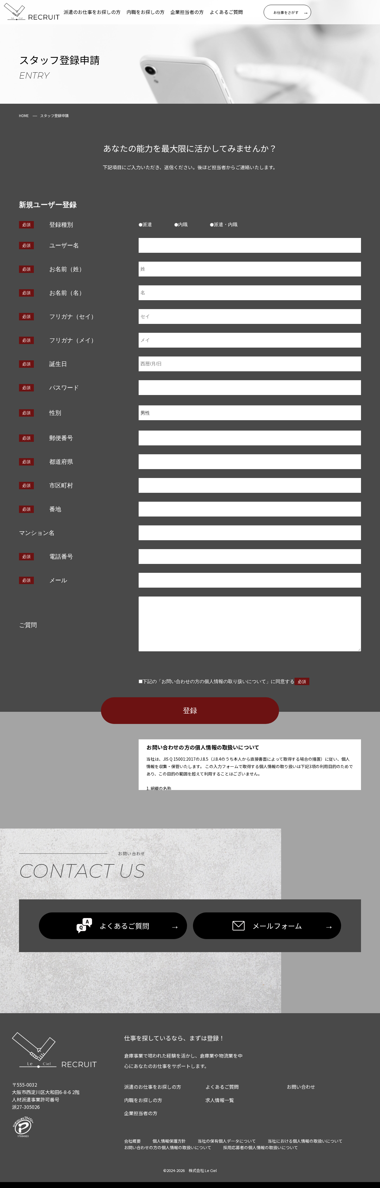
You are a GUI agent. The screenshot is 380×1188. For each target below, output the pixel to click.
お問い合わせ (301, 1086)
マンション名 (37, 533)
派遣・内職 (226, 224)
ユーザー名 (64, 245)
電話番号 (61, 556)
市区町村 (61, 485)
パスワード (64, 387)
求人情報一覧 (219, 1100)
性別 (55, 413)
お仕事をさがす (290, 12)
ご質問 (28, 625)
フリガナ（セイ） (73, 316)
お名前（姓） (67, 269)
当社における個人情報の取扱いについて (305, 1141)
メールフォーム (292, 925)
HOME (24, 115)
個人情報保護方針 (169, 1141)
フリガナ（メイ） (73, 340)
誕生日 (58, 364)
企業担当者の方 (187, 11)
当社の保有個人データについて (227, 1141)
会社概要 (132, 1141)
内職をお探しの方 (145, 11)
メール (58, 580)
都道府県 (61, 461)
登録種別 (61, 224)
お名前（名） (67, 293)
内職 (183, 224)
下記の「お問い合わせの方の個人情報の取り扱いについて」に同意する (218, 681)
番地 (55, 509)
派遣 (147, 224)
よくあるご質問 (226, 11)
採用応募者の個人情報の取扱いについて (260, 1147)
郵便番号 (61, 438)
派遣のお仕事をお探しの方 (92, 11)
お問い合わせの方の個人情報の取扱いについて (167, 1147)
